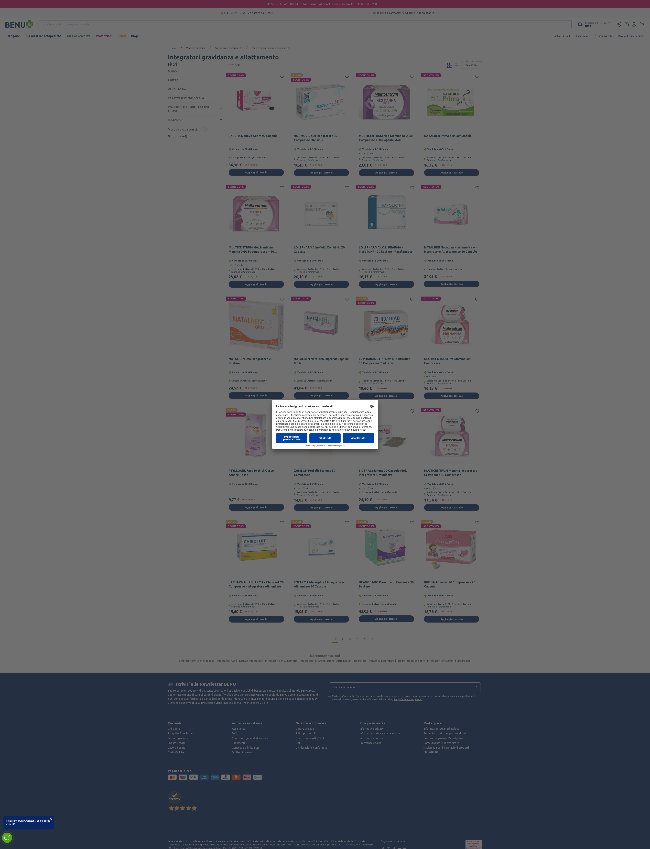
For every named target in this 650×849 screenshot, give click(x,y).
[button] (7, 838)
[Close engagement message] (51, 819)
